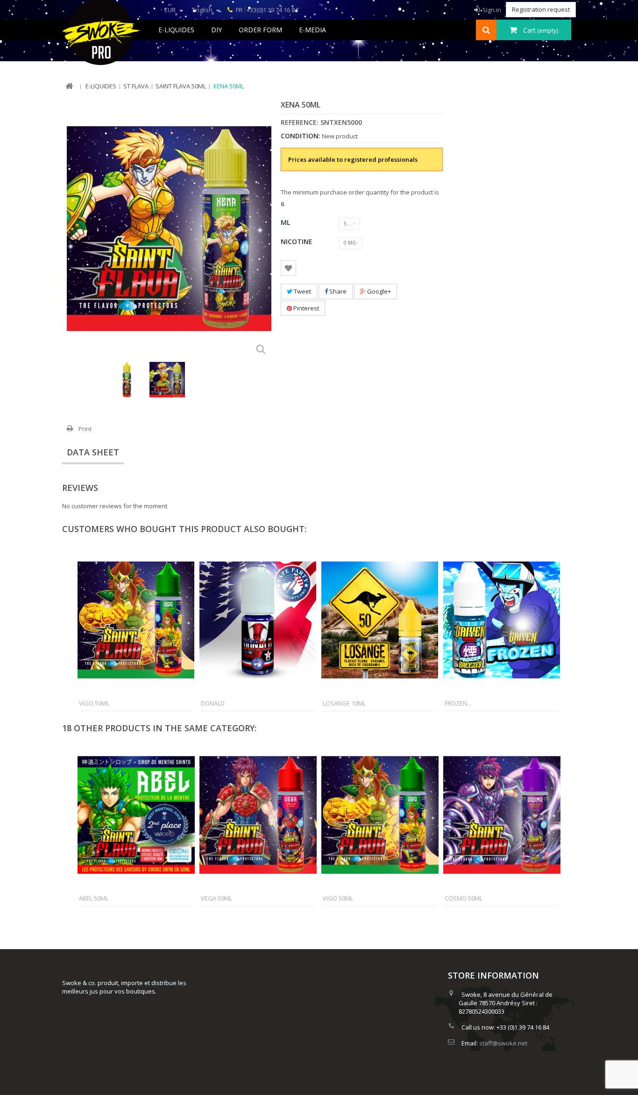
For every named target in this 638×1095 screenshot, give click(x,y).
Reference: (300, 122)
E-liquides (176, 29)
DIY (216, 29)
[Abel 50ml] (136, 814)
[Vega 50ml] (258, 814)
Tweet (301, 291)
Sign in (491, 10)
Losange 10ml (344, 703)
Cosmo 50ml (463, 898)
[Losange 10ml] (379, 620)
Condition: (300, 136)
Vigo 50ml (94, 703)
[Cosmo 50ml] (501, 814)
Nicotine (297, 241)
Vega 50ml (216, 898)
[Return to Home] (69, 86)
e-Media (312, 29)
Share (337, 291)
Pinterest (305, 308)
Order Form (260, 29)
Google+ (378, 291)
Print (85, 429)
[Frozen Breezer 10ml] (501, 620)
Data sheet (93, 452)
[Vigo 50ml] (136, 620)
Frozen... (458, 703)
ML (286, 222)
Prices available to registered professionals (353, 159)
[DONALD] (257, 620)
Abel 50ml (93, 898)
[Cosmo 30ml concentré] (127, 379)
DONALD (213, 703)
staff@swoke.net (503, 1043)
